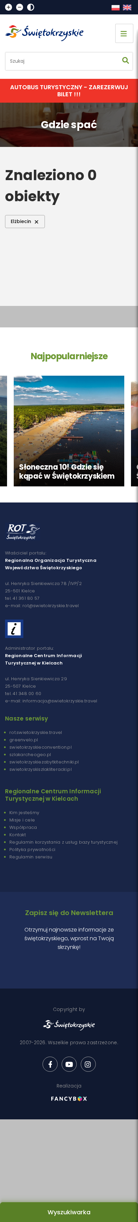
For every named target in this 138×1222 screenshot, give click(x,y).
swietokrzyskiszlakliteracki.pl (40, 769)
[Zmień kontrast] (30, 7)
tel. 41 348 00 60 (23, 693)
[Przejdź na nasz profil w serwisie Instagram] (88, 1064)
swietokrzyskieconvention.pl (40, 747)
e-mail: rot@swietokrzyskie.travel (42, 605)
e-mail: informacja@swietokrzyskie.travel (51, 701)
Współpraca (23, 827)
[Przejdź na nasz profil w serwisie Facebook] (50, 1064)
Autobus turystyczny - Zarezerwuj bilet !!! (69, 90)
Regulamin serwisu (30, 857)
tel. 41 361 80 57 (22, 598)
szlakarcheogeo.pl (30, 754)
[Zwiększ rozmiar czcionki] (8, 7)
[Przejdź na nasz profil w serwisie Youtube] (69, 1064)
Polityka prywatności (32, 849)
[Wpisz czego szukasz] (126, 61)
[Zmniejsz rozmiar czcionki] (19, 7)
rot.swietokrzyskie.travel (35, 732)
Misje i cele (22, 820)
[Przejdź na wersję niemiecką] (127, 7)
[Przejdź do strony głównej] (47, 33)
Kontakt (17, 835)
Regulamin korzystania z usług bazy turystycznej (63, 842)
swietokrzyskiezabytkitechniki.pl (44, 762)
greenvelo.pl (23, 740)
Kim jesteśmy (24, 812)
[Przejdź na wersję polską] (115, 7)
